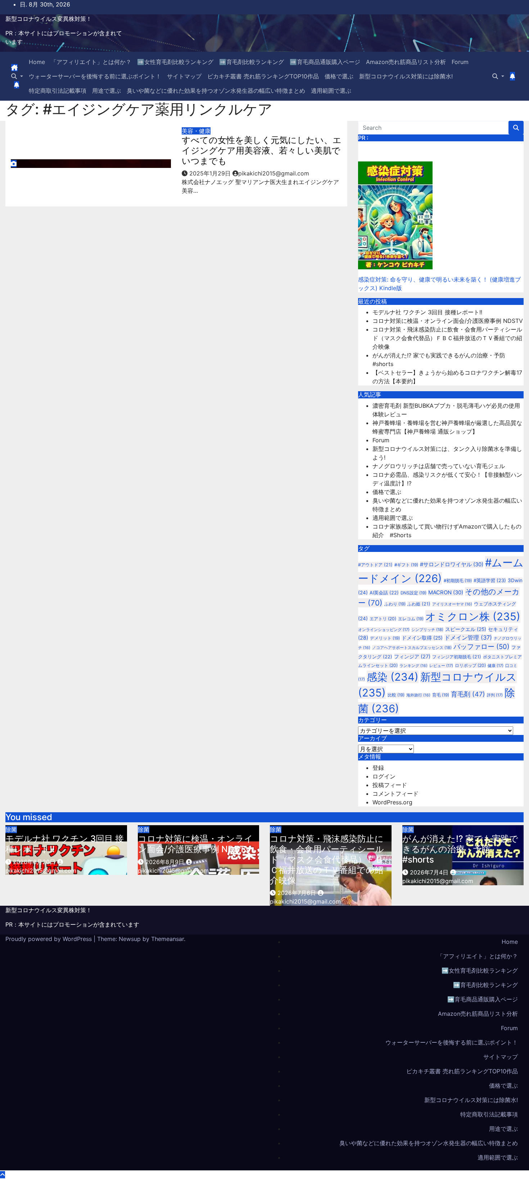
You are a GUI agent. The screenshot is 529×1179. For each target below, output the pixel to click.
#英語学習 (490, 580)
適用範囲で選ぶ (331, 90)
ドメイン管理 (468, 637)
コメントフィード (395, 793)
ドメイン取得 (422, 638)
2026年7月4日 (430, 872)
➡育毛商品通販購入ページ (325, 61)
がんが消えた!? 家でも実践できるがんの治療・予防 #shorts (460, 849)
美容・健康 (196, 130)
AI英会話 (384, 592)
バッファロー (481, 646)
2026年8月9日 (165, 861)
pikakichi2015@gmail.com (273, 173)
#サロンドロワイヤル (451, 564)
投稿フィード (389, 785)
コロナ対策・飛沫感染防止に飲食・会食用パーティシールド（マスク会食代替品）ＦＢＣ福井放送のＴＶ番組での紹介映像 (447, 338)
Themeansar (167, 938)
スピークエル (465, 629)
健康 (495, 665)
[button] (17, 76)
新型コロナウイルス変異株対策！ (48, 18)
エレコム (411, 618)
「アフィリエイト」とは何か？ (91, 61)
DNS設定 (413, 592)
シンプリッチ (427, 629)
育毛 (440, 695)
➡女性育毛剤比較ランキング (175, 61)
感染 (393, 677)
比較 (396, 695)
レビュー (441, 665)
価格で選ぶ (339, 76)
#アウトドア (375, 564)
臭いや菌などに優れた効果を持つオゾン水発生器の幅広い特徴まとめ (216, 90)
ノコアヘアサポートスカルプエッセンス (412, 647)
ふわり (395, 604)
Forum (460, 61)
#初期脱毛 (458, 580)
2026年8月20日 (35, 861)
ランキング (413, 665)
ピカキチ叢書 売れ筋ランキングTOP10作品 (263, 76)
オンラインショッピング (384, 629)
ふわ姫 (418, 604)
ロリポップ (470, 665)
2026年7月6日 (297, 892)
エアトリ (383, 618)
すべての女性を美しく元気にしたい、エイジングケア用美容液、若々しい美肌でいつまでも (262, 150)
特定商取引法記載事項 (57, 90)
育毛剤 (468, 694)
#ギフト (406, 564)
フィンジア (412, 656)
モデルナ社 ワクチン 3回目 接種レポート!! (427, 312)
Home (37, 61)
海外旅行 (418, 695)
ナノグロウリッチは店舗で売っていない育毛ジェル (438, 466)
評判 (495, 695)
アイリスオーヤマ (452, 604)
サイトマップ (184, 76)
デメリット (385, 638)
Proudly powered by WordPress (49, 938)
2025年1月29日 (210, 173)
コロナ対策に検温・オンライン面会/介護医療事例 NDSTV (447, 320)
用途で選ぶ (106, 90)
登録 (378, 767)
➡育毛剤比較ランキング (251, 61)
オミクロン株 (472, 616)
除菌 (11, 829)
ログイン (383, 776)
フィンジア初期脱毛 (456, 656)
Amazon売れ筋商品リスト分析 (406, 61)
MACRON (445, 592)
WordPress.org (392, 802)
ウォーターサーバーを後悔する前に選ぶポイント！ (95, 76)
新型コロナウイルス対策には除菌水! (406, 76)
